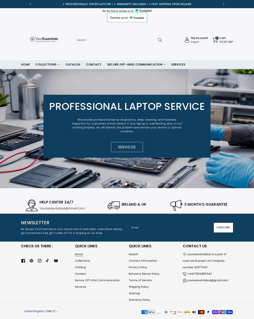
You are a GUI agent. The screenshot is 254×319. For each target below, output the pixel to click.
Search (133, 254)
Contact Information (143, 261)
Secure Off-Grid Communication (97, 280)
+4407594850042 (199, 274)
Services (80, 287)
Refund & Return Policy (144, 274)
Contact (80, 274)
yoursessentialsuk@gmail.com (207, 280)
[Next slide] (224, 4)
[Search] (159, 40)
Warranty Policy (139, 300)
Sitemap (134, 293)
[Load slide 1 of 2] (118, 184)
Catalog (80, 267)
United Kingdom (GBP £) (40, 311)
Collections (82, 261)
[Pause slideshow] (148, 184)
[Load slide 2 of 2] (126, 184)
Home (79, 254)
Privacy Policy (138, 267)
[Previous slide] (30, 4)
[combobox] (120, 40)
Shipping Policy (139, 287)
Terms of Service (140, 280)
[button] (223, 40)
